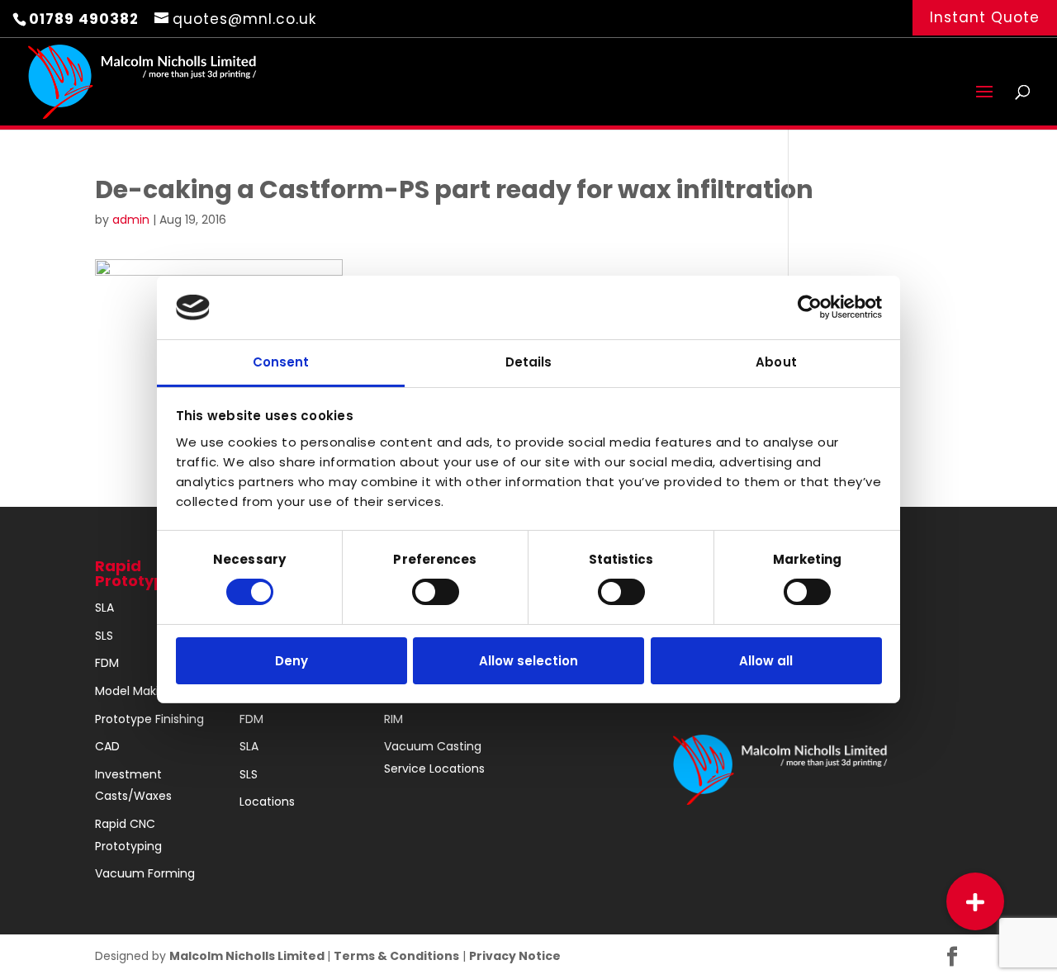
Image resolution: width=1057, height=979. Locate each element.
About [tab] (776, 362)
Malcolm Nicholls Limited (248, 956)
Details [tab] (528, 362)
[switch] (435, 592)
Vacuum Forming (145, 873)
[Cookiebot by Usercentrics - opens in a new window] (809, 307)
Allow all (766, 660)
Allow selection (528, 660)
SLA (104, 607)
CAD (107, 746)
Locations (267, 801)
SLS (104, 635)
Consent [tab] (281, 362)
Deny (291, 660)
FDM (107, 663)
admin (130, 219)
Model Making (134, 691)
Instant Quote (985, 17)
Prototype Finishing (149, 719)
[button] (975, 901)
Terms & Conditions (396, 956)
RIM (393, 719)
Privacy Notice (515, 956)
